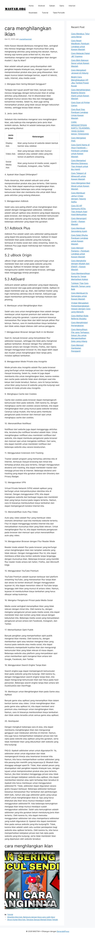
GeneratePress (63, 931)
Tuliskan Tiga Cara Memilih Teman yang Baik (80, 286)
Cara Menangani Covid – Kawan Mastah (78, 221)
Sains (62, 6)
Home (31, 6)
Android (41, 6)
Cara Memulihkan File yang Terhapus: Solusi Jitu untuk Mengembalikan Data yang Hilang (80, 335)
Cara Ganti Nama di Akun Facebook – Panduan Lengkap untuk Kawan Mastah (80, 151)
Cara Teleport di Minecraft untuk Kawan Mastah (78, 176)
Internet (72, 6)
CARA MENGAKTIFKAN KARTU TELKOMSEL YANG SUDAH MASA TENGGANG (80, 128)
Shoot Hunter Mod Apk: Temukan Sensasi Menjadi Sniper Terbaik (32, 920)
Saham (52, 6)
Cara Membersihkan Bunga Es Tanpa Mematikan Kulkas (80, 276)
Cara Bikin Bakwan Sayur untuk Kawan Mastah (80, 63)
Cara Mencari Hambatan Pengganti (77, 348)
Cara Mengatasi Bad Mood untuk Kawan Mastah (80, 186)
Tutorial (45, 13)
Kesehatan (33, 13)
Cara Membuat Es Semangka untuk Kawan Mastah (79, 296)
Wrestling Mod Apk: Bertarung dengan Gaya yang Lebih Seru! (31, 917)
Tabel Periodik (59, 13)
